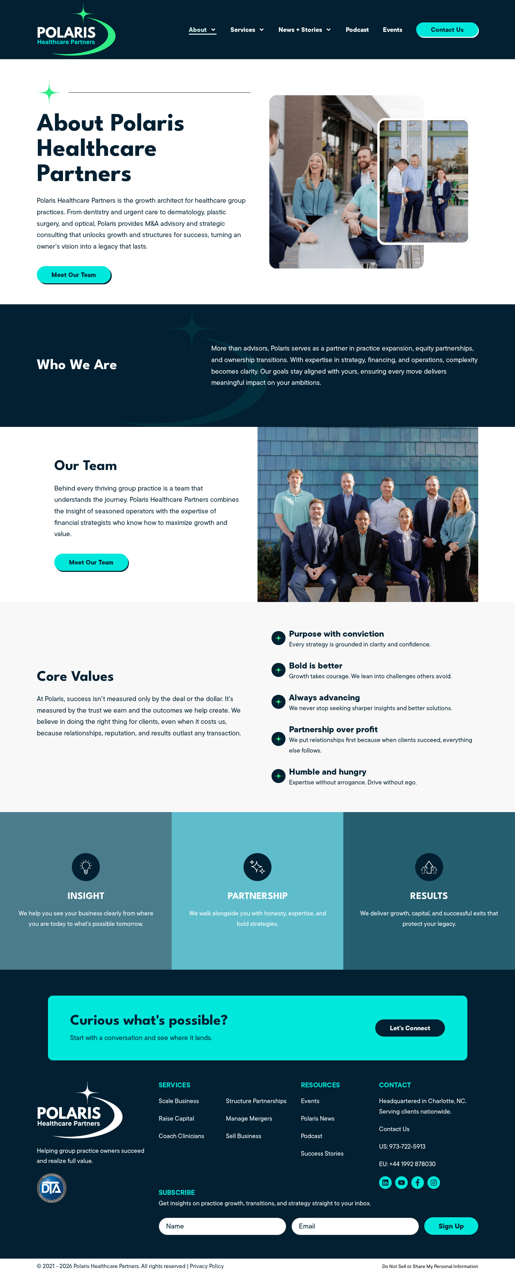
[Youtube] (401, 1182)
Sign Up (451, 1225)
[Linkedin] (385, 1182)
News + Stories (300, 29)
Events (392, 29)
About (198, 29)
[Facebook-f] (417, 1182)
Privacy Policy (207, 1266)
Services (243, 29)
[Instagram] (433, 1182)
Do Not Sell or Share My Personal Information (430, 1266)
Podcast (357, 29)
